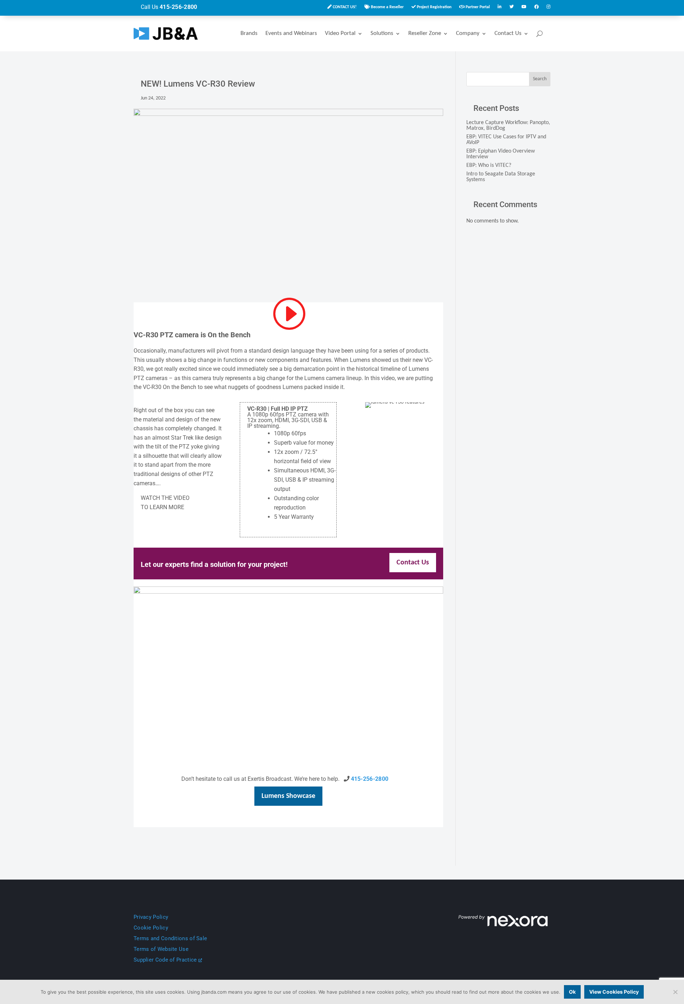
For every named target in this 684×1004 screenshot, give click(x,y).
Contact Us (508, 33)
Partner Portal (477, 7)
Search (539, 79)
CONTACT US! (344, 7)
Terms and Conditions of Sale (170, 938)
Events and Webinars (291, 33)
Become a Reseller (387, 7)
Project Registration (433, 7)
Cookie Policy (151, 927)
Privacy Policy (151, 917)
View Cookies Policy (614, 992)
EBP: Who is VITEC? (488, 165)
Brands (249, 33)
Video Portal (340, 33)
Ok (572, 992)
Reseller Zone (424, 33)
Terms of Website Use (161, 949)
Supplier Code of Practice (166, 960)
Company (468, 33)
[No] (675, 991)
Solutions (381, 33)
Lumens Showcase (288, 796)
